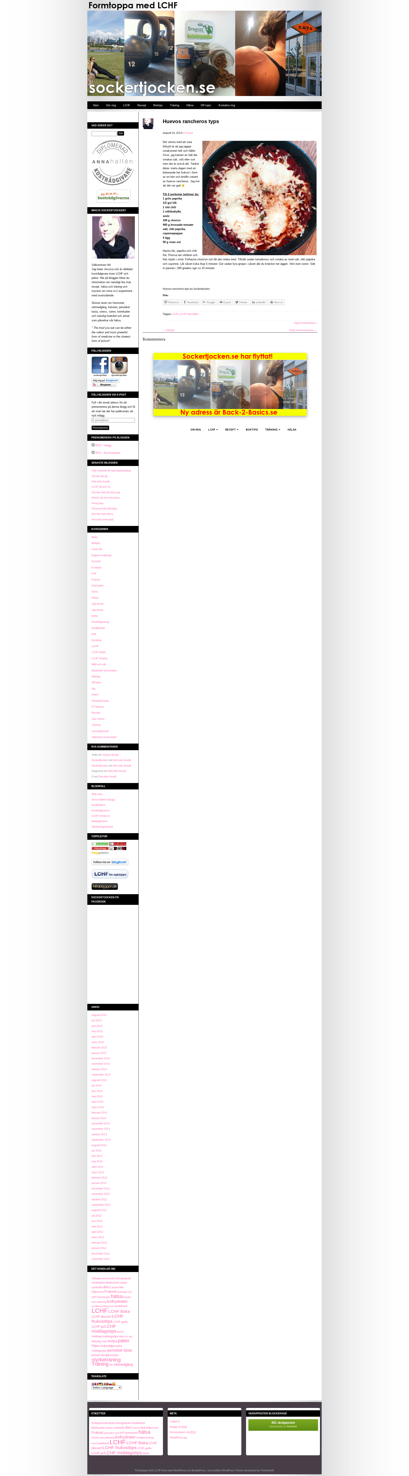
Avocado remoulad (103, 519)
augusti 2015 (99, 1015)
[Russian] (110, 1384)
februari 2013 (99, 1177)
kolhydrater (117, 1301)
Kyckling (96, 640)
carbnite (97, 1287)
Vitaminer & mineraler (104, 737)
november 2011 (101, 1259)
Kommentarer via (183, 1432)
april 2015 (97, 1036)
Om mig (111, 105)
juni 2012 (97, 1221)
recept (105, 1355)
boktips (123, 1282)
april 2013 (97, 1166)
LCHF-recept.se (101, 815)
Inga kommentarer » (305, 323)
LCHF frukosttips (108, 1319)
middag (97, 1336)
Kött (94, 634)
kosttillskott (121, 1306)
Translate (99, 1376)
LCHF (126, 105)
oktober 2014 (99, 1069)
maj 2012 (97, 1226)
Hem (96, 105)
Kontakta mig (227, 105)
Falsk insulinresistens (303, 330)
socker (114, 1355)
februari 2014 (99, 1112)
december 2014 (101, 1058)
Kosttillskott (98, 628)
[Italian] (103, 1384)
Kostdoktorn (98, 805)
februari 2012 (99, 1242)
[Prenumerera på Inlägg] (93, 445)
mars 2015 (98, 1042)
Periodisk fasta (100, 700)
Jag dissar (98, 603)
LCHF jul (98, 1326)
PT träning (98, 706)
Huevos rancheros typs (191, 121)
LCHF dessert (101, 1316)
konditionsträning (100, 1306)
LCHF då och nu (101, 486)
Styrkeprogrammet (102, 826)
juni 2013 (97, 1155)
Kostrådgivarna (100, 810)
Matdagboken (100, 821)
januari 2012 (99, 1248)
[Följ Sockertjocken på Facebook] (100, 376)
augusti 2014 (99, 1080)
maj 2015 (97, 1031)
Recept (141, 105)
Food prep (98, 503)
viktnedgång (123, 1364)
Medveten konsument (104, 670)
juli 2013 (97, 1150)
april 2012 (97, 1231)
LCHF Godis (99, 652)
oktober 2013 (99, 1134)
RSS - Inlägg (103, 445)
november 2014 (101, 1063)
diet (106, 1287)
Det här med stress (102, 513)
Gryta (95, 591)
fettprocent (98, 1291)
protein (96, 1355)
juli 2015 (97, 1020)
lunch (120, 1331)
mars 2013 (98, 1172)
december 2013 (101, 1123)
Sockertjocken (100, 760)
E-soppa (96, 567)
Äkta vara (97, 794)
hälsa (117, 1296)
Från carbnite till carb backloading (111, 470)
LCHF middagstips (104, 1329)
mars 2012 (98, 1237)
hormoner (103, 1297)
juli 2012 (97, 1215)
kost (112, 1306)
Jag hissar (98, 609)
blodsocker (112, 1282)
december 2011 (101, 1253)
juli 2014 (97, 1085)
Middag (96, 676)
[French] (96, 1384)
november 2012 (101, 1193)
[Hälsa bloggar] (117, 844)
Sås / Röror (98, 719)
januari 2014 (99, 1118)
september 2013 (101, 1139)
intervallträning (99, 1302)
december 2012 (101, 1188)
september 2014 (101, 1074)
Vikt (111, 1365)
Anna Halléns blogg (103, 799)
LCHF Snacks (100, 658)
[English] (93, 1384)
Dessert (96, 561)
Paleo (95, 694)
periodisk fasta (119, 1350)
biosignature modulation (130, 1423)
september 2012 (101, 1204)
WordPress (179, 1470)
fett (121, 1287)
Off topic (206, 105)
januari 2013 (99, 1183)
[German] (100, 1384)
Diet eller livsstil (101, 481)
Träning (174, 105)
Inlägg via (178, 1426)
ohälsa (112, 1341)
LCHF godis (120, 1321)
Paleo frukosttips (103, 1346)
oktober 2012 (99, 1199)
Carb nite (97, 549)
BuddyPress (199, 1470)
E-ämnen (114, 1287)
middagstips (110, 1336)
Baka (95, 537)
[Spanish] (113, 1384)
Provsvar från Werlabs (104, 508)
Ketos (95, 615)
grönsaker (122, 1292)
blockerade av (283, 1424)
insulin (127, 1297)
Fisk (94, 573)
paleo (123, 1340)
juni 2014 (97, 1091)
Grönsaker (98, 585)
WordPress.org (178, 1437)
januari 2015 (99, 1053)
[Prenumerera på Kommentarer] (93, 453)
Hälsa (189, 105)
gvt (130, 1292)
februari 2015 (99, 1047)
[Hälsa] (100, 844)
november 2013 (101, 1128)
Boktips (158, 105)
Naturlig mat (99, 1341)
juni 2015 (97, 1026)
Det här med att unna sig (106, 492)
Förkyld (168, 330)
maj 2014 (97, 1096)
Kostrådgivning (100, 621)
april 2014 (97, 1101)
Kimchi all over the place (106, 497)
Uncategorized (100, 731)
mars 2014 (98, 1107)
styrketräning (106, 1359)
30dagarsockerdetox (103, 1278)
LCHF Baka (119, 1311)
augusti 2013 (99, 1145)
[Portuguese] (107, 1384)
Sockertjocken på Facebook (105, 899)
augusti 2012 (99, 1210)
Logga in (175, 1421)
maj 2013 (97, 1161)
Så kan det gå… (101, 476)
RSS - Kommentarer (107, 452)
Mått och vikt (99, 664)
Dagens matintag (101, 555)
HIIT (94, 1297)
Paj (93, 688)
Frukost (96, 579)
